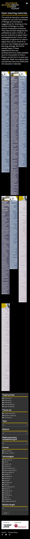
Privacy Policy (13, 532)
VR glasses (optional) (10, 501)
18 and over (8, 402)
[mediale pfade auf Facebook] (2, 535)
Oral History (8, 417)
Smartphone (8, 491)
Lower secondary (9, 404)
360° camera (8, 460)
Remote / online (9, 453)
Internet (7, 478)
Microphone (8, 482)
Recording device (9, 486)
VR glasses (7, 499)
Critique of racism (9, 413)
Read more (4, 171)
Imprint (3, 532)
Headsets (7, 474)
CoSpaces (7, 466)
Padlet (6, 484)
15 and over (8, 400)
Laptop (6, 480)
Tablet (6, 497)
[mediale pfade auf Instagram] (10, 535)
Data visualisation (9, 468)
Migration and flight (10, 415)
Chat (6, 462)
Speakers (7, 493)
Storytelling (8, 495)
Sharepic (7, 488)
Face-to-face (8, 451)
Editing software (9, 472)
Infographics (8, 476)
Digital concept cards (10, 470)
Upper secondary (9, 406)
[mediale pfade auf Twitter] (6, 535)
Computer (7, 464)
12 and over (8, 398)
